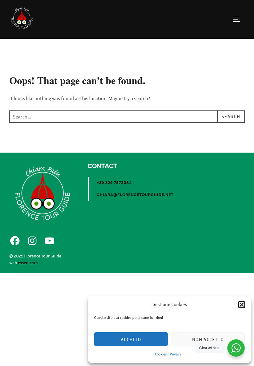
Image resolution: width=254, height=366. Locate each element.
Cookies (161, 354)
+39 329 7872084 (114, 182)
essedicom (28, 262)
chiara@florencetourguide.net (135, 194)
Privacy (175, 354)
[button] (242, 304)
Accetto (131, 339)
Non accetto (208, 339)
